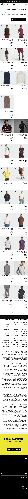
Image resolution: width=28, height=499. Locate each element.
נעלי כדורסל (15, 344)
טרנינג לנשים (24, 335)
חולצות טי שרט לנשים (23, 331)
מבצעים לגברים (5, 342)
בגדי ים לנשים (24, 342)
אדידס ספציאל (23, 333)
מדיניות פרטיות (24, 488)
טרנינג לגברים (6, 333)
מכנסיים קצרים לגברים (5, 337)
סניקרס (7, 324)
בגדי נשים (24, 346)
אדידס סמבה (24, 322)
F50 (8, 328)
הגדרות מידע (24, 484)
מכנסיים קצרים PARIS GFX (22, 182)
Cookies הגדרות (24, 486)
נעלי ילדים (16, 324)
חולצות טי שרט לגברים (5, 329)
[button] (21, 25)
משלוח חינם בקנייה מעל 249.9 (14, 1)
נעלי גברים (7, 322)
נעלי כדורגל (15, 326)
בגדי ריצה (16, 329)
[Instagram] (25, 479)
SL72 (8, 331)
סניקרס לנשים (24, 328)
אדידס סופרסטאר (23, 344)
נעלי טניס (16, 340)
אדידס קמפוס (24, 326)
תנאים (26, 490)
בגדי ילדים (15, 346)
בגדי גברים (6, 344)
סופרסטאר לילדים (14, 335)
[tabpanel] (14, 171)
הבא (14, 317)
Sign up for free (15, 449)
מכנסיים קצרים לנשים (23, 339)
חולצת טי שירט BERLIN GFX (7, 205)
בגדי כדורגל (15, 333)
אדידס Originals (23, 337)
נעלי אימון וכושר (14, 337)
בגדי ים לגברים (6, 340)
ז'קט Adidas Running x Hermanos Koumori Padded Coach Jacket (21, 87)
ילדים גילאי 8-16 (14, 331)
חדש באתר (6, 335)
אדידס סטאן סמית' (23, 340)
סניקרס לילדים (15, 328)
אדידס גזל (24, 329)
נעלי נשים (25, 324)
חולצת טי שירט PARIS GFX (22, 205)
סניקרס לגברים (6, 326)
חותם (26, 492)
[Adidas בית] (14, 4)
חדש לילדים (15, 339)
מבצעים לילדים (6, 339)
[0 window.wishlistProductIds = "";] (22, 4)
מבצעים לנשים (6, 346)
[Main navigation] (25, 4)
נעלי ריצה (16, 322)
